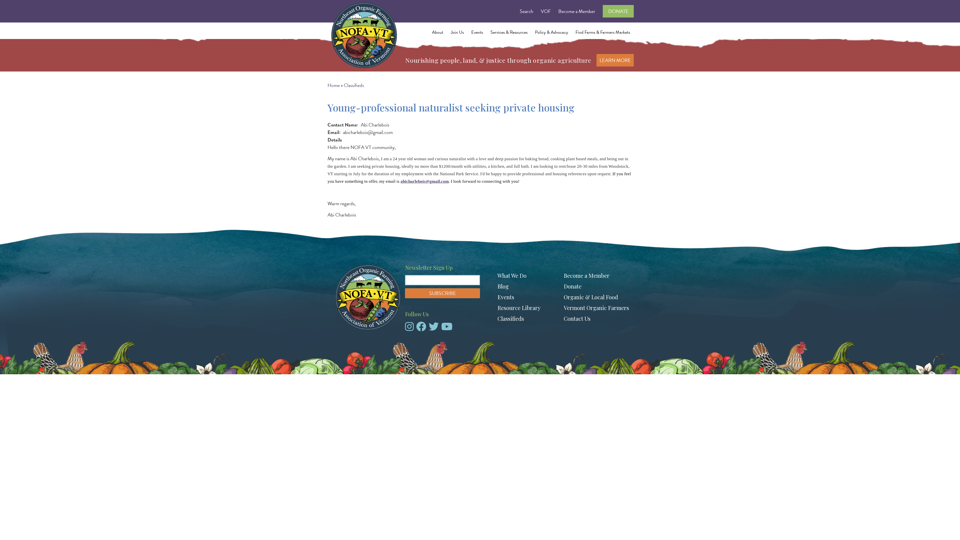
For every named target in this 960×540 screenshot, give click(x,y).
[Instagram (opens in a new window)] (409, 328)
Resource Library (519, 308)
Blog (503, 286)
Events (506, 297)
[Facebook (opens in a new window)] (421, 328)
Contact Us (577, 318)
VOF (546, 11)
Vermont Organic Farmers (596, 308)
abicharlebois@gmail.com (424, 181)
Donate (618, 11)
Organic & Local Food (591, 297)
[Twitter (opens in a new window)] (434, 328)
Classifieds (354, 85)
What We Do (512, 275)
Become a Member (576, 11)
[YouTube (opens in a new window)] (446, 328)
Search (526, 11)
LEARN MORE (615, 60)
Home (334, 85)
